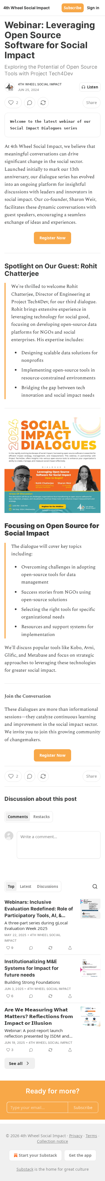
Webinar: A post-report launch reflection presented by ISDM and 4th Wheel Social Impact (36, 1033)
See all (16, 1063)
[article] (52, 925)
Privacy (75, 1135)
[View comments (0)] (29, 102)
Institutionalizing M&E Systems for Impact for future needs (31, 968)
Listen (92, 87)
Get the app (80, 1155)
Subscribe (72, 7)
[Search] (95, 886)
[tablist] (28, 816)
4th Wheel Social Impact (40, 84)
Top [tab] (11, 886)
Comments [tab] (18, 816)
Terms (91, 1135)
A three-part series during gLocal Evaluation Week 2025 (36, 925)
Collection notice (52, 1141)
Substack (25, 1169)
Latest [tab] (25, 886)
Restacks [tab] (41, 816)
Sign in (93, 7)
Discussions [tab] (47, 886)
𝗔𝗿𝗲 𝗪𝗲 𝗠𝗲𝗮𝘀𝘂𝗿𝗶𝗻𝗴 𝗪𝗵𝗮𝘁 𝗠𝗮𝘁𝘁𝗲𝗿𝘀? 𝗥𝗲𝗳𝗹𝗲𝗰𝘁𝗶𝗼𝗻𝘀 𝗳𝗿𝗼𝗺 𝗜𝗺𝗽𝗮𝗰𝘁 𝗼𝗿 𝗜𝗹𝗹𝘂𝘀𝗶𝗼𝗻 (38, 1016)
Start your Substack (38, 1155)
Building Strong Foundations (32, 982)
